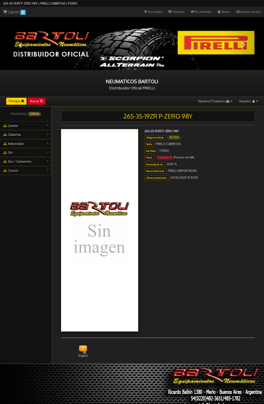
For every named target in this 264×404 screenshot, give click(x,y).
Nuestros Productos (212, 101)
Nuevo (225, 11)
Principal (15, 101)
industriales (15, 144)
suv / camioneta (19, 161)
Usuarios (245, 101)
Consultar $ (164, 157)
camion (12, 126)
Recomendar (202, 11)
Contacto (178, 11)
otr (10, 152)
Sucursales (154, 11)
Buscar (35, 101)
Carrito (15, 12)
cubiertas (14, 135)
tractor (12, 170)
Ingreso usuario (250, 11)
